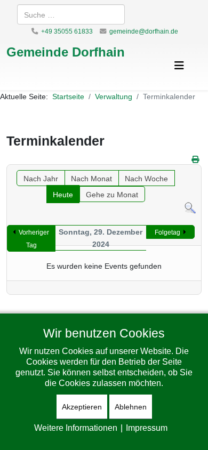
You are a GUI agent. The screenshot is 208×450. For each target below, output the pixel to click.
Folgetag (167, 232)
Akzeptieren (82, 406)
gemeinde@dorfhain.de (143, 31)
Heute (63, 194)
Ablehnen (131, 406)
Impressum (146, 427)
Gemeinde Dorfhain (65, 51)
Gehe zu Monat (112, 194)
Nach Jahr (40, 178)
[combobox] (71, 14)
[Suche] (190, 208)
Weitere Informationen (75, 427)
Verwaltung (113, 96)
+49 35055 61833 (67, 31)
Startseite (68, 96)
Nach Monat (91, 178)
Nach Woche (146, 178)
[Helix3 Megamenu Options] (179, 65)
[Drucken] (195, 159)
